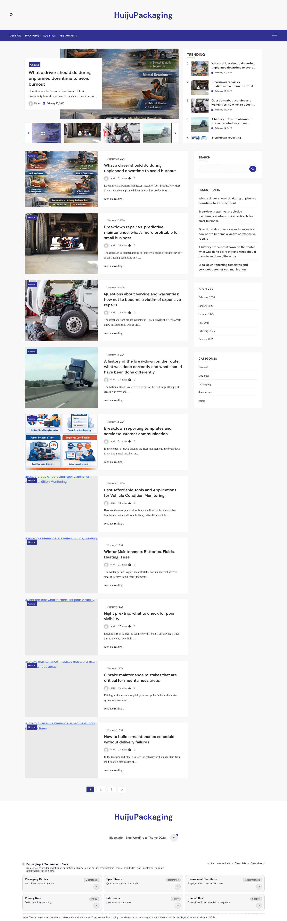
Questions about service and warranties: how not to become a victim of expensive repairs (233, 105)
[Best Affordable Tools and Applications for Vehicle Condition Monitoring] (61, 504)
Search (204, 157)
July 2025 (204, 322)
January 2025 (206, 339)
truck (202, 400)
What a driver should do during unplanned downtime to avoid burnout (60, 78)
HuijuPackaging (143, 15)
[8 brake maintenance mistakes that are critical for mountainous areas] (61, 689)
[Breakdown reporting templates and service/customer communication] (61, 442)
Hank (37, 103)
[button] (28, 133)
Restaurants (68, 35)
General (15, 35)
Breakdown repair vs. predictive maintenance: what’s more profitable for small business (141, 232)
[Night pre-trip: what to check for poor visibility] (61, 627)
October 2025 (206, 314)
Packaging (32, 35)
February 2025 (207, 331)
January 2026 (206, 305)
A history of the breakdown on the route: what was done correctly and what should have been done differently (143, 367)
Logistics (49, 35)
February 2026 (207, 297)
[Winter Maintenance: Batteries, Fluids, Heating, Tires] (61, 565)
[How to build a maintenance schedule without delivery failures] (61, 750)
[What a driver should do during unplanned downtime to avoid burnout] (61, 179)
